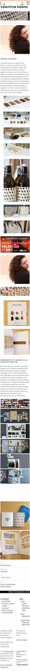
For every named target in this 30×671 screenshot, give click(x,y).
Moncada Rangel (5, 586)
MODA (23, 610)
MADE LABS (25, 622)
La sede (4, 606)
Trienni (22, 601)
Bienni (22, 614)
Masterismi (18, 656)
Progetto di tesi (6, 577)
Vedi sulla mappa (21, 640)
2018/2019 (4, 571)
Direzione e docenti (8, 603)
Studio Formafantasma (7, 584)
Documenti (5, 608)
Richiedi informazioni (22, 664)
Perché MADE (6, 601)
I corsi (21, 599)
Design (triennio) (5, 565)
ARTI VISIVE (25, 606)
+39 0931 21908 (8, 651)
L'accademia (4, 599)
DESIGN (24, 603)
